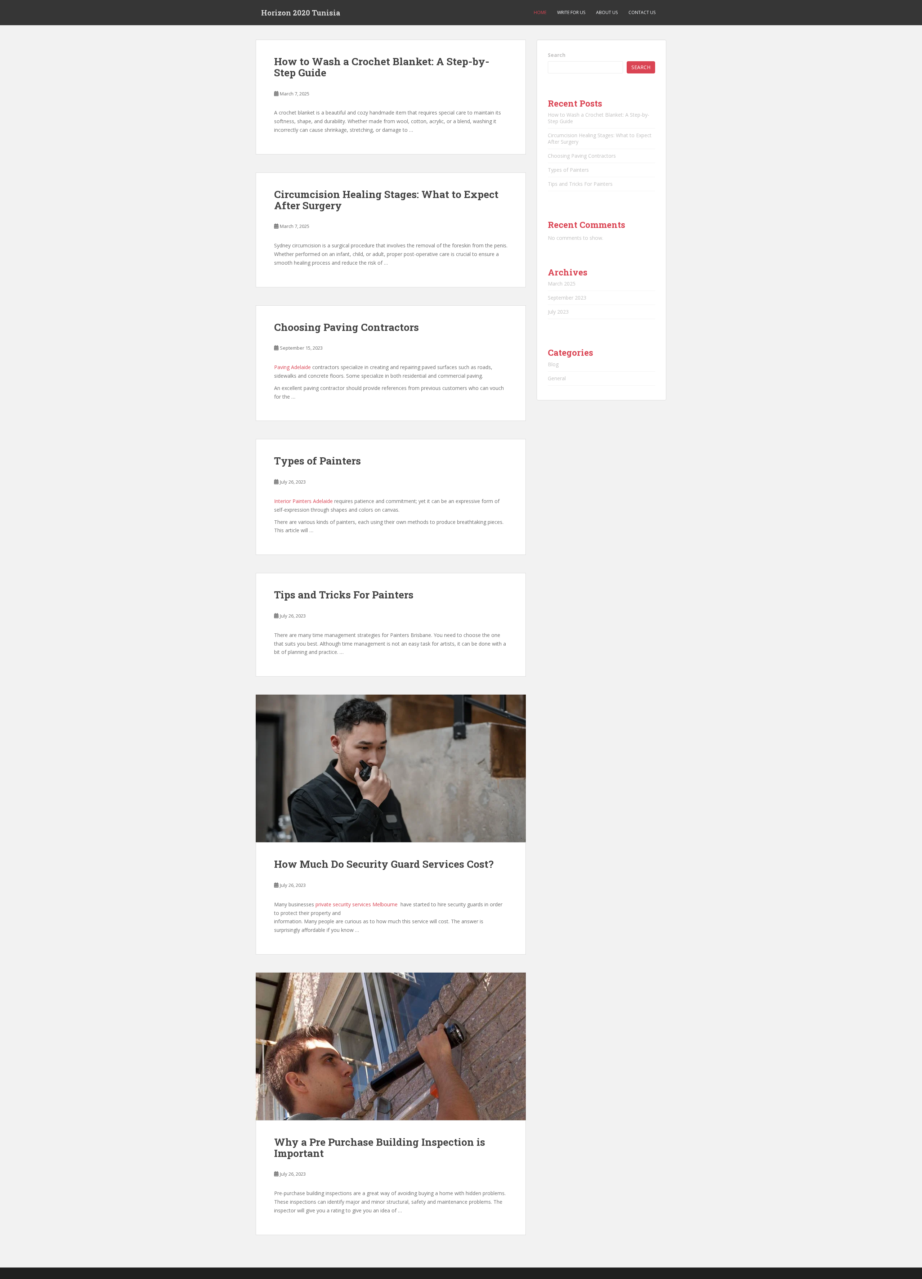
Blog (553, 364)
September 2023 (567, 297)
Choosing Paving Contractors (346, 327)
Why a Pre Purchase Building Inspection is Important (379, 1147)
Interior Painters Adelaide (303, 501)
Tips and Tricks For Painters (343, 594)
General (557, 378)
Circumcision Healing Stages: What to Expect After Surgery (386, 200)
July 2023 (558, 311)
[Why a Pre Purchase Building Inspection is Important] (391, 1046)
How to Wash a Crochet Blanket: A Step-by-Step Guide (381, 67)
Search (556, 54)
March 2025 (562, 283)
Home (540, 12)
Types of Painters (317, 460)
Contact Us (641, 12)
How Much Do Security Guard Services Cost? (383, 864)
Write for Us (571, 12)
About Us (607, 12)
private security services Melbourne (356, 904)
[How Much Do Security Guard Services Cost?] (391, 768)
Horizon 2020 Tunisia (300, 12)
